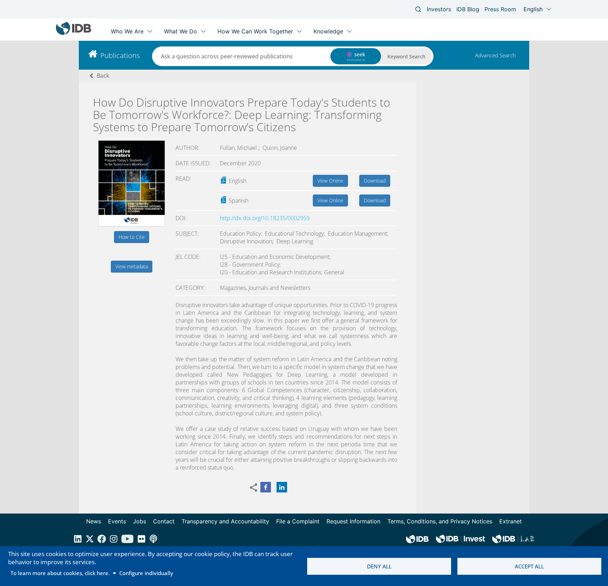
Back (103, 75)
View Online (330, 180)
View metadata (131, 266)
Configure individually (146, 573)
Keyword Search (406, 56)
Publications (120, 55)
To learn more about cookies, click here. (60, 573)
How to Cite (132, 237)
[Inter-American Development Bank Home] (73, 33)
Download (375, 180)
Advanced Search (495, 55)
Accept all (529, 566)
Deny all (379, 566)
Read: (183, 179)
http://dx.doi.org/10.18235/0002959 (265, 218)
